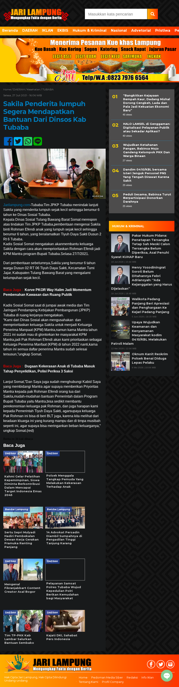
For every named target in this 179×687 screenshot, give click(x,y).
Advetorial (141, 30)
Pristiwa (162, 30)
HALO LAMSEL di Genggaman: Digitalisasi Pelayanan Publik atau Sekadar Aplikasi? (146, 127)
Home (83, 677)
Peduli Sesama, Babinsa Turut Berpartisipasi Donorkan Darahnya (147, 198)
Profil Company (113, 682)
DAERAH (30, 30)
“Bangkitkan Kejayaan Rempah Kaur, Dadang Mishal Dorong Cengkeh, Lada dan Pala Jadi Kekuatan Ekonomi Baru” (146, 103)
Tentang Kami (88, 682)
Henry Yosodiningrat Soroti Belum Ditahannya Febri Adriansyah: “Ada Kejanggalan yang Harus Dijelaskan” (141, 278)
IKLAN (47, 30)
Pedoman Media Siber (107, 677)
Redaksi (132, 677)
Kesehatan (33, 89)
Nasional (119, 30)
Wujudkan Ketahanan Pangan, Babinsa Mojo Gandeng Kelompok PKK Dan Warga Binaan (146, 150)
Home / (8, 89)
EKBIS (62, 30)
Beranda (10, 30)
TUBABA (48, 89)
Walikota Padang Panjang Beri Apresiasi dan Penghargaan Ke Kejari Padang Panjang (150, 305)
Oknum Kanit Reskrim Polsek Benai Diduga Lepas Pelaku (150, 358)
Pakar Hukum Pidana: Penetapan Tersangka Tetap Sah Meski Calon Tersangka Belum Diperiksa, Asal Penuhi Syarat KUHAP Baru (140, 246)
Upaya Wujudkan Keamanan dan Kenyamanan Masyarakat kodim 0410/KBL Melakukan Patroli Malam (139, 333)
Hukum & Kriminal (90, 30)
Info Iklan (147, 677)
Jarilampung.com (16, 205)
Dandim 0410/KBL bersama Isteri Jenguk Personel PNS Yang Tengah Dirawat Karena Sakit (146, 175)
